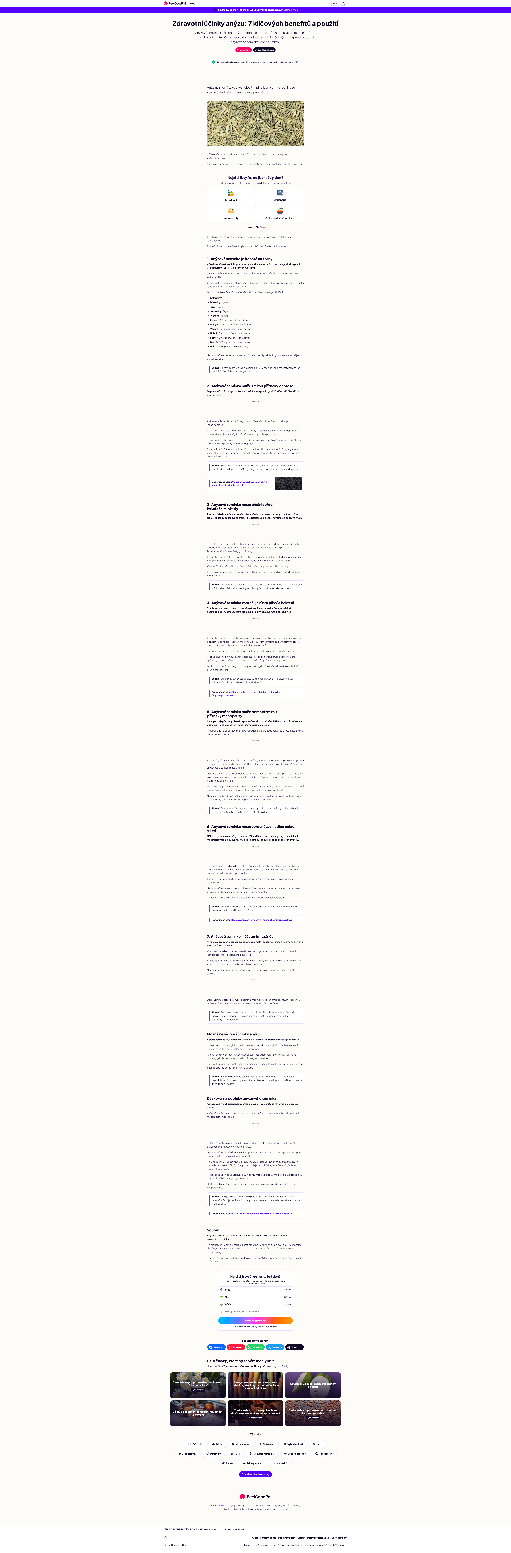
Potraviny (215, 1453)
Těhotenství (326, 1453)
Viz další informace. (338, 1545)
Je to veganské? (297, 1453)
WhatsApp (258, 1347)
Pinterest (237, 1347)
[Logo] (174, 3)
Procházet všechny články (255, 1474)
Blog (192, 3)
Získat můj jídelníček (255, 1320)
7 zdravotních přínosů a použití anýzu (219, 3)
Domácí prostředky (263, 1453)
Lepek (229, 1463)
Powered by (255, 227)
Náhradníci (282, 1463)
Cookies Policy (339, 1537)
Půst (237, 1453)
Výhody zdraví (243, 50)
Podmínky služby (286, 1537)
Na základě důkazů (265, 50)
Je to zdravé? (189, 1453)
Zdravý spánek (255, 1463)
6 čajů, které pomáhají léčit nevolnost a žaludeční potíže (262, 1213)
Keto (319, 1444)
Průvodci (197, 1444)
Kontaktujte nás (268, 1537)
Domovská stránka (173, 1528)
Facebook (219, 1347)
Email (294, 1347)
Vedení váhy (242, 1444)
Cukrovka (268, 1444)
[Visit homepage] (255, 1497)
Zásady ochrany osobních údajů (313, 1537)
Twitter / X (277, 1347)
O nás (255, 1537)
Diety (219, 1444)
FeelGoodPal (218, 1505)
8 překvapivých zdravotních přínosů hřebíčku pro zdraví (262, 919)
